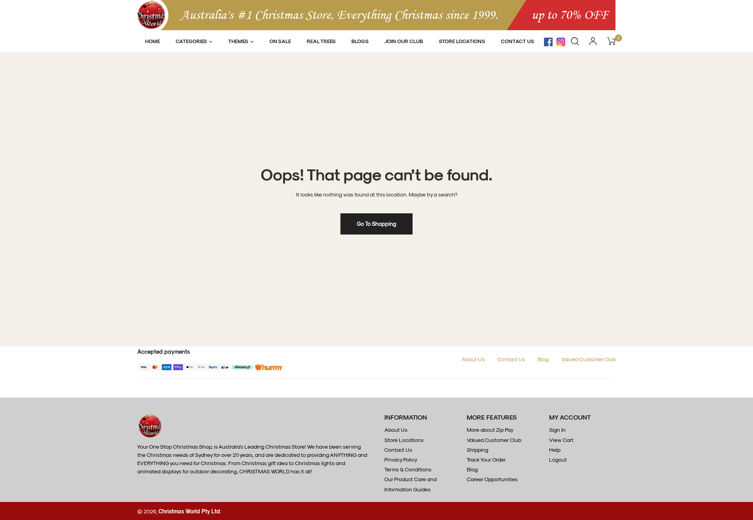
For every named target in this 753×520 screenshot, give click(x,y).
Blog (543, 359)
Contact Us (511, 359)
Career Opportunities (492, 479)
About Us (473, 359)
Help (554, 449)
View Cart (561, 439)
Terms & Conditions (407, 469)
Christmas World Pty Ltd (189, 511)
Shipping (477, 449)
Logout (558, 459)
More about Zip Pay (490, 429)
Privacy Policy (400, 459)
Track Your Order (486, 459)
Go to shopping (376, 223)
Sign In (557, 429)
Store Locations (404, 439)
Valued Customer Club (588, 359)
